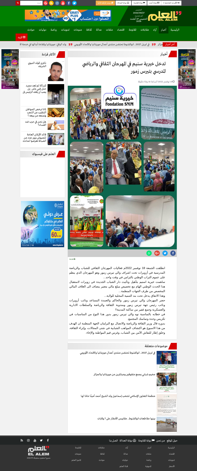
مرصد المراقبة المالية (104, 3)
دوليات (42, 30)
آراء (155, 30)
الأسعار (172, 466)
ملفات (109, 30)
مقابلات (145, 30)
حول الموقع (172, 440)
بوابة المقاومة (138, 3)
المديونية (148, 466)
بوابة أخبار (153, 3)
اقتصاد (120, 30)
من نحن (160, 440)
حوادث (31, 30)
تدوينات (65, 30)
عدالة (99, 30)
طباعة (71, 259)
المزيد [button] (20, 37)
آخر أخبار (170, 44)
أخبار (163, 30)
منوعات (78, 30)
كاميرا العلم (76, 460)
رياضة (54, 30)
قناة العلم (124, 466)
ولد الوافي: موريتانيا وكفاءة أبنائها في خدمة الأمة (57, 44)
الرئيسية (175, 30)
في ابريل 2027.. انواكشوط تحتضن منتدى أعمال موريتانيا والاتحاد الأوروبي (127, 44)
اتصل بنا (113, 440)
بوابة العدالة (122, 3)
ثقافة (89, 30)
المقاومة (132, 30)
